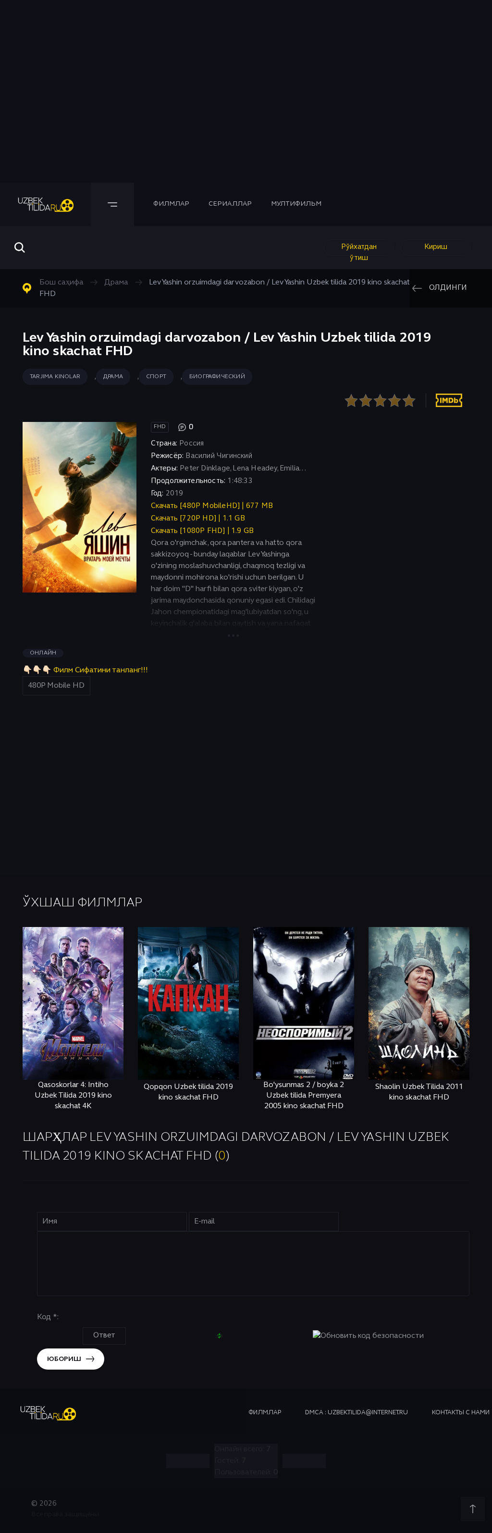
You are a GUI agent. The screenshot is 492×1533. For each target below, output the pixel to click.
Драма (113, 376)
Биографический (217, 376)
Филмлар (171, 204)
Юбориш (64, 1359)
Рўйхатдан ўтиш (359, 250)
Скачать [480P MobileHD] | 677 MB (212, 506)
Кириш (435, 247)
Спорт (156, 376)
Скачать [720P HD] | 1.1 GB (198, 518)
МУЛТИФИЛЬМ (296, 204)
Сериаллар (230, 204)
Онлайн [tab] (43, 653)
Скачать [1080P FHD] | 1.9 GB (202, 531)
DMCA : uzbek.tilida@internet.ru (356, 1413)
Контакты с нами (461, 1413)
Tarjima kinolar (55, 376)
